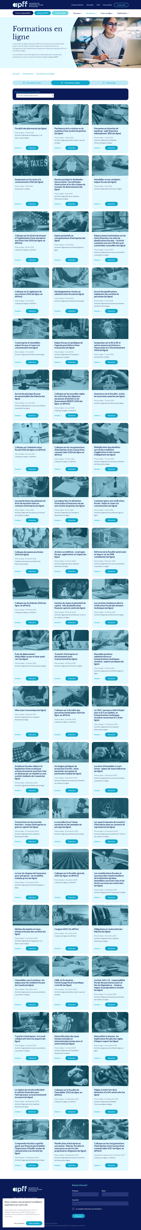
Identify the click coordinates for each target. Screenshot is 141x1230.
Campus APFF (42, 13)
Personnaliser (19, 1223)
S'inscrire (32, 148)
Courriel (75, 1200)
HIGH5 (82, 1225)
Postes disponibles (23, 13)
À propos (77, 13)
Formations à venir (34, 83)
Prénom (75, 1191)
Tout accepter (34, 1223)
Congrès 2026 (60, 13)
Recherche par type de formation (27, 92)
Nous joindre (107, 5)
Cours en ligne (106, 13)
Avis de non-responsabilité (58, 1225)
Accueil (16, 73)
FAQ (98, 5)
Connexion (121, 5)
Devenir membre (77, 5)
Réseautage (111, 83)
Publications (122, 13)
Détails (17, 148)
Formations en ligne (72, 83)
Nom (104, 1191)
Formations (90, 13)
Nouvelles (90, 5)
